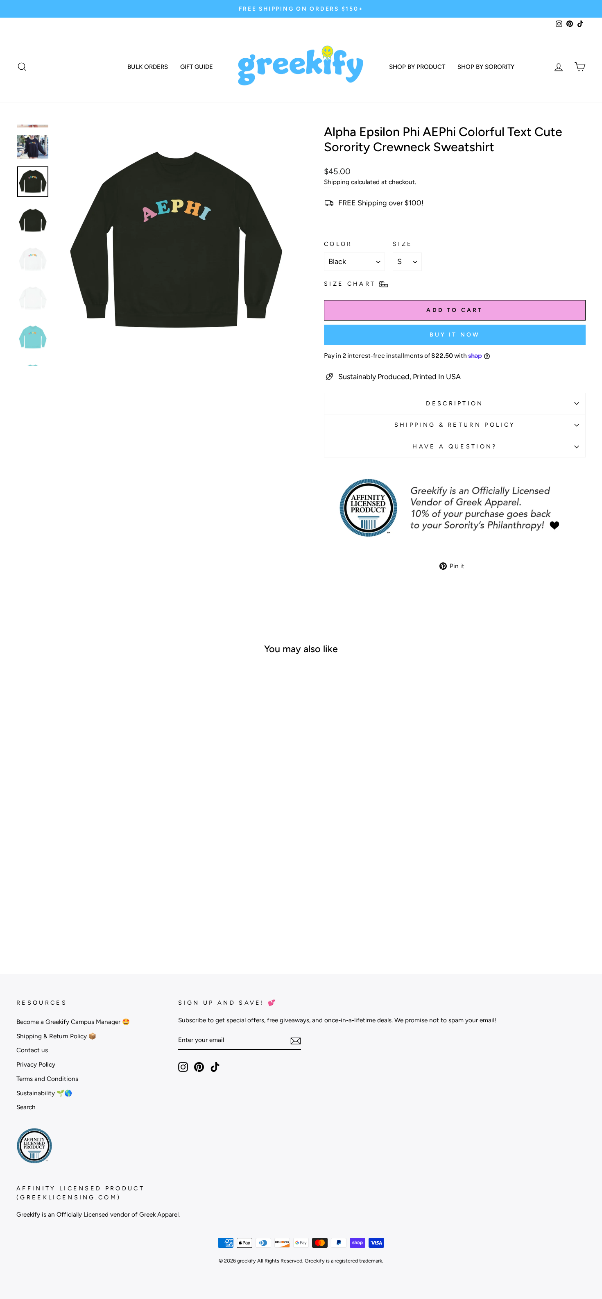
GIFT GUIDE (196, 67)
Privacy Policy (35, 1064)
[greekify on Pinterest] (199, 1067)
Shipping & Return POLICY (455, 424)
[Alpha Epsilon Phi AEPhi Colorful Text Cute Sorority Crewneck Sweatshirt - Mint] (106, 915)
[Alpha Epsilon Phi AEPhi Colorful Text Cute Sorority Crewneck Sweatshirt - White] (117, 915)
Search (26, 1107)
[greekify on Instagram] (183, 1067)
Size (402, 244)
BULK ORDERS (147, 67)
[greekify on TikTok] (215, 1067)
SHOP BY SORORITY (485, 67)
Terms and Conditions (47, 1079)
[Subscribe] (295, 1040)
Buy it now (455, 334)
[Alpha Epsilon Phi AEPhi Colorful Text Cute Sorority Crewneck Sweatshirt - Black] (51, 915)
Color (338, 244)
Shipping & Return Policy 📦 (56, 1036)
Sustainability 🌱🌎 (44, 1093)
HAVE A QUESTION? (454, 446)
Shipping (336, 182)
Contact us (32, 1050)
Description (455, 403)
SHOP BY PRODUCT (417, 67)
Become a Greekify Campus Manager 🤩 (73, 1022)
